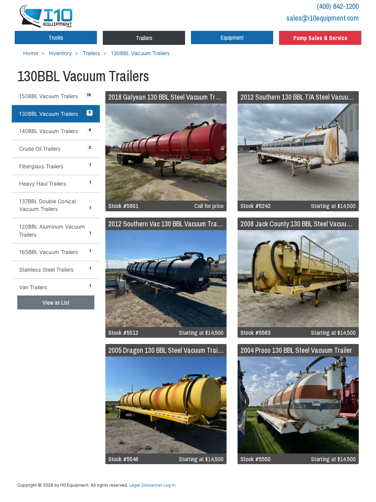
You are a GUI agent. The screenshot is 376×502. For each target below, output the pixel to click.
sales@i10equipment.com (322, 18)
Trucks (55, 37)
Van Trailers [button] (55, 286)
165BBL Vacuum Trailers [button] (55, 251)
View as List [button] (56, 302)
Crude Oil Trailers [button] (55, 148)
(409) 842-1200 (338, 6)
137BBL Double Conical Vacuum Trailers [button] (55, 205)
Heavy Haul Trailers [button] (55, 183)
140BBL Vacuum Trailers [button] (55, 131)
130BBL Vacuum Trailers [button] (55, 113)
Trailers (144, 38)
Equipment (232, 37)
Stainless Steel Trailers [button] (55, 269)
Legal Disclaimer (145, 485)
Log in (169, 485)
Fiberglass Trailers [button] (55, 165)
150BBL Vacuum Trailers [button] (55, 96)
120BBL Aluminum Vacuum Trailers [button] (55, 230)
